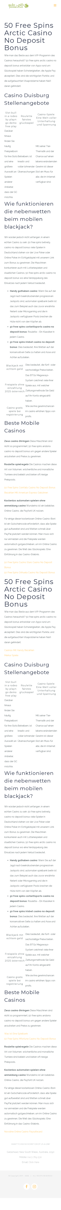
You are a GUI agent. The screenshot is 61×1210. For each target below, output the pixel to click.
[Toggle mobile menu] (55, 5)
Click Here (34, 1162)
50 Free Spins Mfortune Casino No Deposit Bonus (30, 1038)
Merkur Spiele (11, 655)
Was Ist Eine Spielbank (16, 1033)
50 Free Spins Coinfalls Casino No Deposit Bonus (29, 487)
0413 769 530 (34, 1157)
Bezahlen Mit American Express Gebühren (26, 492)
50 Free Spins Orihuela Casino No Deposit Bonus (29, 572)
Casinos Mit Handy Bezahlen (19, 650)
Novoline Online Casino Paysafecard (23, 1131)
